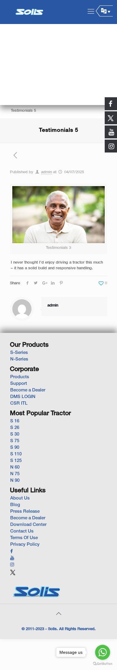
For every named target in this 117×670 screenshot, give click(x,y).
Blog (15, 505)
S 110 (16, 454)
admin (46, 172)
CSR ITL (19, 403)
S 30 (14, 434)
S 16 (14, 421)
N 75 (15, 474)
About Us (20, 498)
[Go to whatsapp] (102, 652)
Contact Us (22, 531)
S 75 (14, 441)
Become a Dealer (27, 390)
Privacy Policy (25, 544)
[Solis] (29, 12)
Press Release (25, 511)
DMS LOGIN (22, 397)
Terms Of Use (24, 538)
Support (18, 384)
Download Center (28, 525)
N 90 (15, 480)
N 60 (15, 467)
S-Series (19, 353)
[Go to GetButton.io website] (102, 664)
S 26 (14, 428)
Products (19, 377)
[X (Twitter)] (12, 575)
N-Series (19, 359)
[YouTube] (12, 558)
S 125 (16, 461)
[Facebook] (11, 552)
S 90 (14, 447)
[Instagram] (12, 565)
